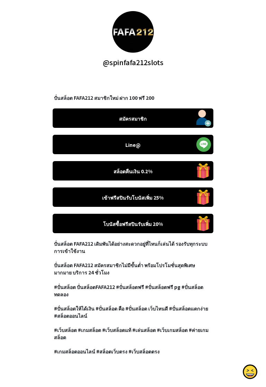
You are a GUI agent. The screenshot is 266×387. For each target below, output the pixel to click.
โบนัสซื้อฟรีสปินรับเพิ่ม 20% (133, 223)
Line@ (133, 144)
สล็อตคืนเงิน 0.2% (133, 171)
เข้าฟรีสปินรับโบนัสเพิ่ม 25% (132, 197)
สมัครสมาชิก (133, 118)
